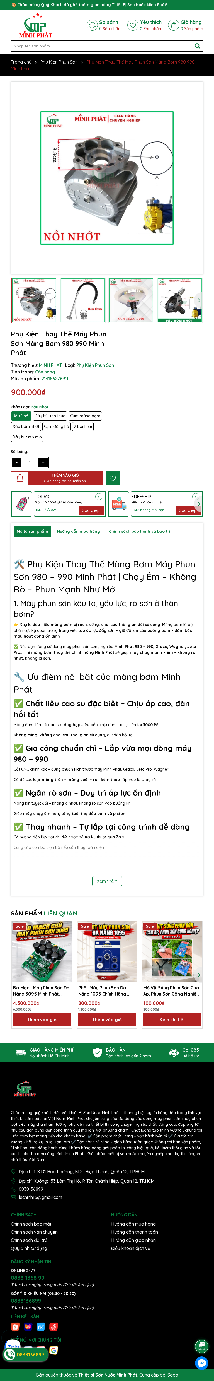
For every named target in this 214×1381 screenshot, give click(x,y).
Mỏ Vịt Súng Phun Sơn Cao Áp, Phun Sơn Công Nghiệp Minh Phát (171, 991)
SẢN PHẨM (44, 913)
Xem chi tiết (172, 1019)
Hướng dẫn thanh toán (134, 1232)
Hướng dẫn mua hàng (133, 1224)
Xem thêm (107, 881)
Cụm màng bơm (85, 415)
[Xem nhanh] (66, 947)
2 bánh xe (83, 426)
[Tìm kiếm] (197, 46)
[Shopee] (15, 1326)
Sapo (172, 1375)
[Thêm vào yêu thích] (113, 478)
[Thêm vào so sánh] (66, 937)
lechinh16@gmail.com (40, 1197)
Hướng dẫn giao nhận (133, 1240)
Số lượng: (19, 451)
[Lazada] (28, 1326)
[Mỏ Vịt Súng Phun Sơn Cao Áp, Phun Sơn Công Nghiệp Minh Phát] (172, 951)
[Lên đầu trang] (202, 1330)
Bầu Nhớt (21, 415)
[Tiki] (41, 1326)
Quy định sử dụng (29, 1248)
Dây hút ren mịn (27, 437)
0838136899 (31, 1189)
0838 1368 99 (27, 1277)
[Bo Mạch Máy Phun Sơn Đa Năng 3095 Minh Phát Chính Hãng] (42, 951)
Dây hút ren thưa (50, 415)
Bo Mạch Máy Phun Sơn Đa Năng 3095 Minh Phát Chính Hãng (41, 991)
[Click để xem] (107, 178)
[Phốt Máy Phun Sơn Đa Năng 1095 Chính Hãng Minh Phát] (107, 951)
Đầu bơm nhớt (26, 426)
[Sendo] (53, 1326)
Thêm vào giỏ (42, 1019)
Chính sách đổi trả (29, 1240)
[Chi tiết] (98, 496)
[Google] (53, 1350)
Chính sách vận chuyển (34, 1232)
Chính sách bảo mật (31, 1224)
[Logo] (35, 25)
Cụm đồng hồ (56, 426)
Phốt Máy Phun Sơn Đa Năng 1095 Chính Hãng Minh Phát (102, 991)
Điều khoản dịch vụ (130, 1248)
